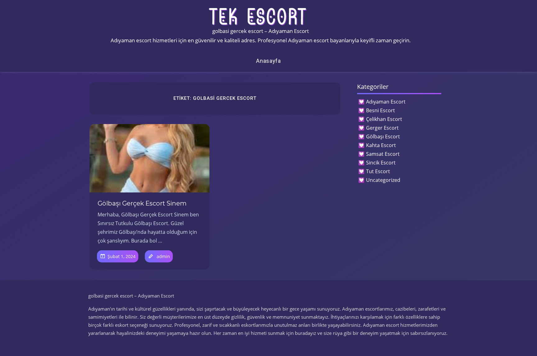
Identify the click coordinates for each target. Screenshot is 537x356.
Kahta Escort (381, 145)
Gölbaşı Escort (383, 136)
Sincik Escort (381, 162)
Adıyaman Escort (386, 101)
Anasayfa (268, 61)
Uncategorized (383, 180)
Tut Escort (378, 171)
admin (163, 256)
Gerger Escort (382, 127)
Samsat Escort (383, 153)
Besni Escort (380, 110)
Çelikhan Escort (384, 119)
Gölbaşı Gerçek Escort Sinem (142, 203)
